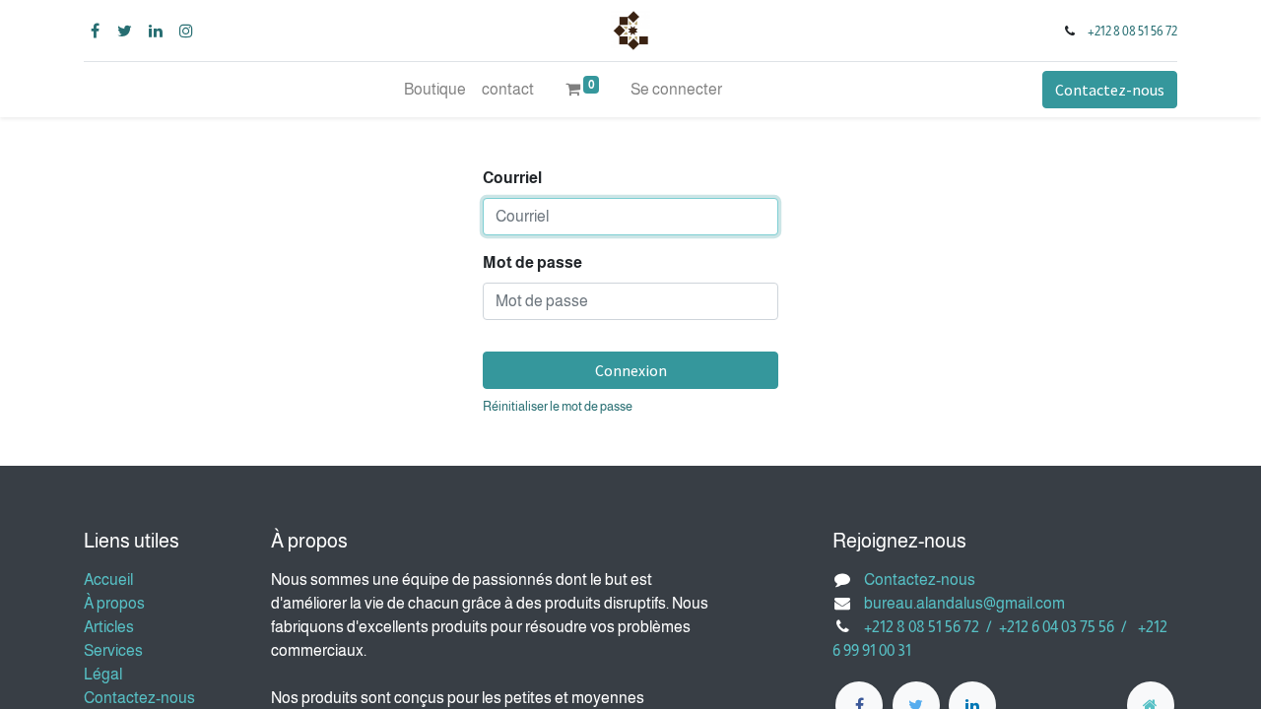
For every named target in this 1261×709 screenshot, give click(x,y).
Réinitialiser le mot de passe (557, 406)
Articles (109, 626)
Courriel (512, 177)
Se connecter (676, 89)
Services (113, 650)
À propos (114, 603)
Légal (103, 674)
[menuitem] (435, 89)
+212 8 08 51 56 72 (1132, 31)
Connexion (631, 370)
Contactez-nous (1109, 89)
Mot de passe (532, 262)
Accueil (108, 579)
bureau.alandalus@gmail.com (964, 603)
